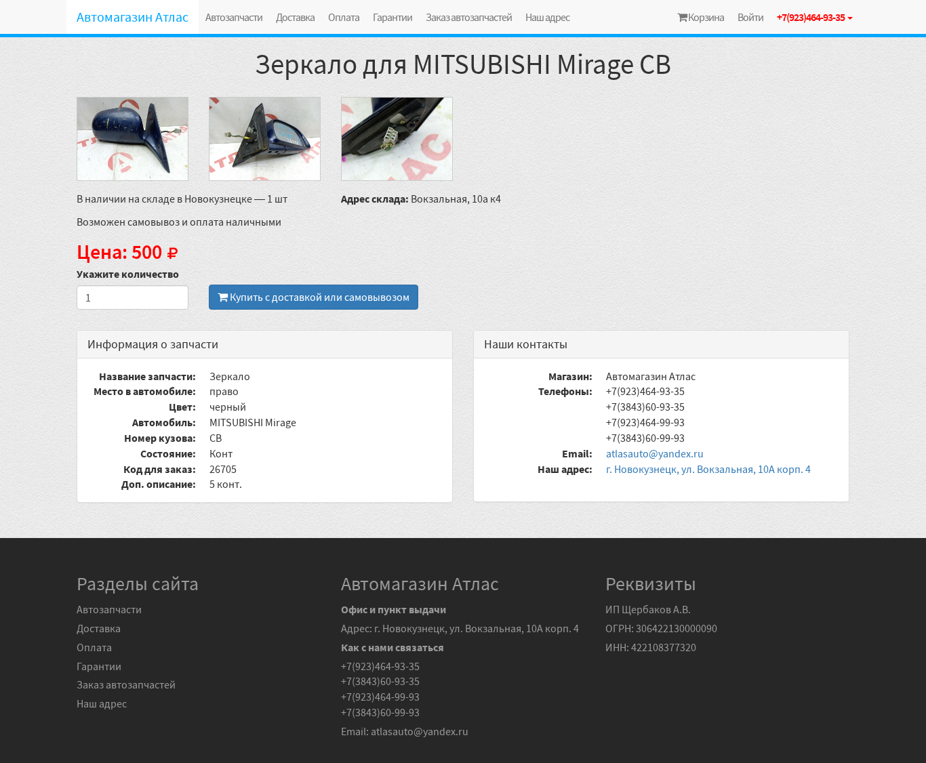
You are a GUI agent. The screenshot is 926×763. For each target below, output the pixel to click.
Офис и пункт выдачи (393, 609)
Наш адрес (547, 17)
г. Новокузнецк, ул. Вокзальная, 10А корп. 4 (708, 469)
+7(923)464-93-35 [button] (811, 17)
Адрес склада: (375, 198)
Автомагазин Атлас (132, 16)
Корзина (705, 17)
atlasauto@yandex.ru (655, 453)
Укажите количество (128, 274)
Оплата (343, 17)
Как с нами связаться (392, 647)
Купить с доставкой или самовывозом (318, 297)
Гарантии (392, 17)
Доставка (295, 17)
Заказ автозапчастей (469, 17)
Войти (750, 17)
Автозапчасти (233, 17)
